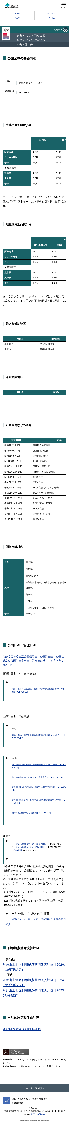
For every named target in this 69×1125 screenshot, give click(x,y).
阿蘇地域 (18, 850)
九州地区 (58, 30)
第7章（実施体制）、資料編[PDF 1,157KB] (31, 813)
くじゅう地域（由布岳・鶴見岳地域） (31, 844)
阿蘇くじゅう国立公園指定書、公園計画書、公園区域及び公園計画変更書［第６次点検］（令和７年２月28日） (33, 660)
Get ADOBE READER (16, 1052)
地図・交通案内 (38, 1114)
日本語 (17, 18)
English (52, 18)
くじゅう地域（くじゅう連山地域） (30, 847)
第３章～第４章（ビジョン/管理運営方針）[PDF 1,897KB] (38, 777)
